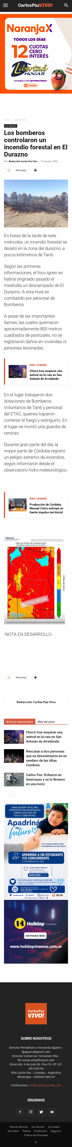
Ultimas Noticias (19, 1126)
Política (27, 1131)
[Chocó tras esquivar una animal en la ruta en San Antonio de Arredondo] (14, 737)
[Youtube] (52, 1112)
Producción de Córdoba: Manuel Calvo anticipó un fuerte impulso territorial (46, 508)
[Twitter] (41, 1112)
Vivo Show (13, 1131)
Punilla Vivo (40, 1131)
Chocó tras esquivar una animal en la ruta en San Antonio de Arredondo (46, 375)
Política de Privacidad (36, 1135)
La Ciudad (53, 1126)
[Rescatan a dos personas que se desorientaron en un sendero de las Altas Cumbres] (14, 756)
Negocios (56, 1131)
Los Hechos (20, 119)
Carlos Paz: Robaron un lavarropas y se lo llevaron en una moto (45, 779)
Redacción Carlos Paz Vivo (23, 161)
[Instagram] (31, 1112)
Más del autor (46, 721)
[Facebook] (20, 1112)
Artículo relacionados (19, 721)
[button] (66, 5)
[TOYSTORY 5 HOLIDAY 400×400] (36, 962)
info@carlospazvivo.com (45, 1085)
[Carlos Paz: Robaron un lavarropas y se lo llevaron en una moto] (14, 779)
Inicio (7, 119)
